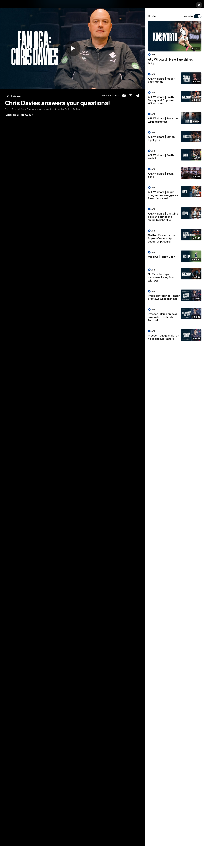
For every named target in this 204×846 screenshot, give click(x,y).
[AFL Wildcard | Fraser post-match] (174, 78)
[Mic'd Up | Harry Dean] (174, 256)
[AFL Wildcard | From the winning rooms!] (174, 118)
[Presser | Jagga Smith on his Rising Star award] (174, 335)
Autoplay (188, 16)
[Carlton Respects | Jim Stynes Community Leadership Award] (174, 237)
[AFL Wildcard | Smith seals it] (174, 155)
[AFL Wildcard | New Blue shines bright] (174, 44)
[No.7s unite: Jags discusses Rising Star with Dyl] (174, 276)
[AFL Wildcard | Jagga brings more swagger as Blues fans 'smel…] (174, 193)
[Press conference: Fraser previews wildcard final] (174, 296)
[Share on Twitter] (130, 95)
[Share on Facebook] (124, 95)
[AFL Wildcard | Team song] (174, 173)
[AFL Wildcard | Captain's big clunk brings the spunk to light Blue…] (174, 215)
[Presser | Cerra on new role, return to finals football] (174, 315)
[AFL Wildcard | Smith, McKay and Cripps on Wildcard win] (174, 98)
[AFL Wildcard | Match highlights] (174, 137)
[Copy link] (137, 95)
